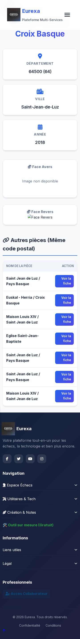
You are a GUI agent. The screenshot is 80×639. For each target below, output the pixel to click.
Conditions (53, 625)
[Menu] (67, 14)
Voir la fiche (66, 281)
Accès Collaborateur (29, 593)
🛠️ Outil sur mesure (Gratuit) (28, 525)
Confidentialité (29, 625)
